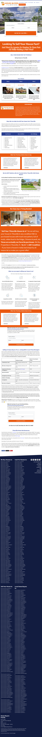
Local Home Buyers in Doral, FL (19, 653)
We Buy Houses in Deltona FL (5, 495)
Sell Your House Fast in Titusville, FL (5, 685)
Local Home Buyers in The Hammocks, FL (20, 664)
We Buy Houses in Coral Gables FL (5, 553)
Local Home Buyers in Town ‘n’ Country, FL (21, 631)
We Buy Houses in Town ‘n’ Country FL (6, 503)
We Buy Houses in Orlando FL (5, 465)
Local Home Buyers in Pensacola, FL (20, 681)
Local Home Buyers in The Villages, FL (20, 637)
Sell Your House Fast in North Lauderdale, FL (7, 692)
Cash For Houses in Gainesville (19, 477)
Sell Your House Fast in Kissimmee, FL (6, 639)
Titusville (11, 63)
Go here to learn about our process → (25, 261)
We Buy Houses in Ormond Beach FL (6, 566)
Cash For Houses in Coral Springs (19, 478)
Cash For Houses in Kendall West (19, 579)
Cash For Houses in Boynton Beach (19, 508)
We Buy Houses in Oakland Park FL (5, 561)
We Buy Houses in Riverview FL (5, 497)
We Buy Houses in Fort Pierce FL (5, 559)
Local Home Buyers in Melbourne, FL (20, 634)
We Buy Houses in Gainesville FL (5, 477)
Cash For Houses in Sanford (18, 531)
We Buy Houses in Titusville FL (5, 557)
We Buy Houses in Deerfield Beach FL (6, 506)
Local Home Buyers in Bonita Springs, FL (20, 667)
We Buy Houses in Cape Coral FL (5, 471)
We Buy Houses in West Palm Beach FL (6, 487)
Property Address (21, 23)
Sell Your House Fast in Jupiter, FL (5, 650)
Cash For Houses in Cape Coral (19, 471)
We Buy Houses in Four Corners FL (5, 580)
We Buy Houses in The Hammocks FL (6, 536)
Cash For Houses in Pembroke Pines (20, 473)
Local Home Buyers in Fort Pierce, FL (20, 689)
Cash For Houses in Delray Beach (19, 519)
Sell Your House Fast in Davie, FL (5, 617)
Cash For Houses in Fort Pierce (19, 559)
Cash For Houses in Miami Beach (19, 499)
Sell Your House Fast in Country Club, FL (6, 682)
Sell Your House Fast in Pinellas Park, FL (6, 677)
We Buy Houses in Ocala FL (4, 535)
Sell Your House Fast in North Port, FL (6, 643)
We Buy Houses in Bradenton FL (5, 539)
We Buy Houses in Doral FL (4, 525)
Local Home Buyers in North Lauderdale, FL (21, 694)
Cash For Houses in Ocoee (18, 555)
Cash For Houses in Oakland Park (19, 561)
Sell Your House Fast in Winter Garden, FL (6, 688)
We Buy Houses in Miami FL (4, 462)
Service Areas (39, 471)
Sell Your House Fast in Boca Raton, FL (6, 619)
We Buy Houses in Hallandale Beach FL (6, 575)
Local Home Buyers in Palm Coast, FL (20, 626)
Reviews (26, 2)
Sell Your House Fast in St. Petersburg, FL (6, 593)
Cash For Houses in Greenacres (19, 572)
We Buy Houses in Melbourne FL (5, 505)
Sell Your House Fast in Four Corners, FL (6, 709)
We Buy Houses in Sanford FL (5, 531)
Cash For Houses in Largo (18, 504)
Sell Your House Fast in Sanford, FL (5, 658)
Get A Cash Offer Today (37, 461)
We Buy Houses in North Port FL (5, 516)
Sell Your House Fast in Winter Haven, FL (6, 691)
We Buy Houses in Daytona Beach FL (6, 520)
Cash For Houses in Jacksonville (19, 461)
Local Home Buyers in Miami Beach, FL (20, 628)
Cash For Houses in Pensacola (19, 552)
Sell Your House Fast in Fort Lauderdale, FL (6, 599)
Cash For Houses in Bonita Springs (19, 538)
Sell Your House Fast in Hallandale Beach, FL (7, 704)
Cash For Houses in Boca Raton (19, 492)
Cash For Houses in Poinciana (19, 521)
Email (29, 27)
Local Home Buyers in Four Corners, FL (20, 710)
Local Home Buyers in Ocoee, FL (19, 685)
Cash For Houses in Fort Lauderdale (20, 472)
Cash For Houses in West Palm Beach (20, 487)
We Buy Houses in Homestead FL (5, 517)
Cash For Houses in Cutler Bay (19, 568)
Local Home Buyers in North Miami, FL (20, 657)
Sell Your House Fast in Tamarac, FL (6, 649)
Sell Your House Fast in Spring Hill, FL (6, 616)
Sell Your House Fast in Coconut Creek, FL (6, 659)
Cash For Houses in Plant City (19, 576)
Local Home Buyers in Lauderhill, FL (20, 642)
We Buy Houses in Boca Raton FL (5, 492)
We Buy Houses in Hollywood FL (5, 475)
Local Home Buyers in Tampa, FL (19, 592)
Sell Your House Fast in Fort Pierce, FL (6, 687)
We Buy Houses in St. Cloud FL (5, 548)
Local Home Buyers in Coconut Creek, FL (20, 661)
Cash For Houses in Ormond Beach (19, 566)
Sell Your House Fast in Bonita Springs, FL (6, 665)
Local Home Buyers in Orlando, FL (19, 593)
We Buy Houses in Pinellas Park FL (5, 549)
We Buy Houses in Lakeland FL (5, 484)
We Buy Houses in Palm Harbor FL (5, 530)
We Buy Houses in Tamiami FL (5, 546)
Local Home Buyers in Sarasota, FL (19, 672)
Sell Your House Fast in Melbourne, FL (6, 632)
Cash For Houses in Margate (18, 541)
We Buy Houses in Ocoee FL (4, 555)
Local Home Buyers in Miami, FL (19, 591)
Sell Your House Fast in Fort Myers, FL (6, 628)
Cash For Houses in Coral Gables (19, 553)
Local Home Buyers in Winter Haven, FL (20, 692)
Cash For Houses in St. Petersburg (19, 466)
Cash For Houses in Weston (18, 515)
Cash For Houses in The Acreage (19, 577)
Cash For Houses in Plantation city (19, 494)
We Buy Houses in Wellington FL (5, 526)
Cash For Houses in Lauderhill (19, 514)
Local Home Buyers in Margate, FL (19, 669)
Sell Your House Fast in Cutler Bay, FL (6, 696)
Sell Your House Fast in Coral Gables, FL (6, 681)
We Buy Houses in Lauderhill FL (5, 514)
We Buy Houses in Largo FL (4, 504)
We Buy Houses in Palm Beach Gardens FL (6, 544)
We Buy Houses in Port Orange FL (5, 527)
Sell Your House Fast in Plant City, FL (6, 705)
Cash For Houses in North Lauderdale (20, 564)
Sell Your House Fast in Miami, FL (5, 589)
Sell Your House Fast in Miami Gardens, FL (6, 615)
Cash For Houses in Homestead (19, 517)
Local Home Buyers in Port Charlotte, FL (20, 662)
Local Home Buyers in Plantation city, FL (20, 623)
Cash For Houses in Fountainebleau (20, 537)
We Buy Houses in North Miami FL (5, 528)
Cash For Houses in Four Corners (19, 580)
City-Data (22, 438)
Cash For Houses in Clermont (19, 581)
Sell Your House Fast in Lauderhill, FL (6, 641)
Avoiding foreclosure (5, 67)
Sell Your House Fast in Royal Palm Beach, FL (7, 703)
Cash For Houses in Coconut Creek (19, 532)
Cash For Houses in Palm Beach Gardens (20, 544)
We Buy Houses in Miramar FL (5, 476)
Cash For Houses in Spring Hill (19, 489)
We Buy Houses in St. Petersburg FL (5, 466)
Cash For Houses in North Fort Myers (20, 571)
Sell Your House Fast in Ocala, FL (5, 661)
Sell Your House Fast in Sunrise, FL (5, 620)
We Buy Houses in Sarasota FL (5, 543)
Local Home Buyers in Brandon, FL (19, 612)
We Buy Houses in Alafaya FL (5, 500)
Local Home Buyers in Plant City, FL (20, 706)
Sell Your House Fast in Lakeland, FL (6, 611)
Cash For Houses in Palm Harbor (19, 530)
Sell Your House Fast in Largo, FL (5, 631)
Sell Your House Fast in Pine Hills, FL (5, 637)
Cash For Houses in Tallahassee (19, 470)
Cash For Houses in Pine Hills (19, 510)
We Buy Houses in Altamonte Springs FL (6, 565)
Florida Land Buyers (38, 472)
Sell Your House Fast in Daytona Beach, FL (6, 647)
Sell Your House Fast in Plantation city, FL (6, 621)
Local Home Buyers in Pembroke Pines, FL (20, 602)
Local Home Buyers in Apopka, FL (19, 680)
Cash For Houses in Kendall (18, 511)
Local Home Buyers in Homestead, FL (20, 646)
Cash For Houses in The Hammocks (20, 536)
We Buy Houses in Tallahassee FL (5, 470)
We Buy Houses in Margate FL (5, 541)
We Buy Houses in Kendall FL (5, 511)
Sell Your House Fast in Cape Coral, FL (6, 598)
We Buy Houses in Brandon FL (5, 483)
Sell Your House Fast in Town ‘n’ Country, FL (7, 630)
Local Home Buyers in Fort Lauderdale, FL (20, 601)
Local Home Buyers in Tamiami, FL (19, 675)
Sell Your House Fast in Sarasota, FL (5, 670)
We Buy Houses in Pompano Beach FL (6, 486)
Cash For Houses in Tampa (18, 464)
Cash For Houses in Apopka (18, 550)
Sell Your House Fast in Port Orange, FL (6, 654)
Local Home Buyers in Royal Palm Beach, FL (21, 703)
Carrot (14, 733)
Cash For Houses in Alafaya (18, 500)
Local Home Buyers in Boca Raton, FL (20, 620)
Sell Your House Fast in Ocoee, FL (5, 683)
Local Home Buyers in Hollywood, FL (20, 603)
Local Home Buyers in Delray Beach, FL (20, 647)
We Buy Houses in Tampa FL (5, 464)
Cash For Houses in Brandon (19, 483)
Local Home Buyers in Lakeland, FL (19, 613)
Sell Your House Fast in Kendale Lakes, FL (6, 669)
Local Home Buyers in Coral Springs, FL (20, 607)
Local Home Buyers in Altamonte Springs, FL (21, 695)
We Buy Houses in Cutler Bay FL (5, 568)
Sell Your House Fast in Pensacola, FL (6, 680)
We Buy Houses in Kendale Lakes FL (5, 542)
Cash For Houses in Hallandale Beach (20, 575)
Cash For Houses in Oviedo (18, 570)
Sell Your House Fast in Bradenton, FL (6, 666)
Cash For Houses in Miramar (18, 476)
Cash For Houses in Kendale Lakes (19, 542)
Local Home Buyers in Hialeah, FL (19, 596)
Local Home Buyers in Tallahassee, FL (20, 598)
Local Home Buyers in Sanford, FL (19, 659)
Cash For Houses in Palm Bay (19, 482)
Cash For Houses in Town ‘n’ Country (20, 503)
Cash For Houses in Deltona (18, 495)
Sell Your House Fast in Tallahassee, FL (6, 597)
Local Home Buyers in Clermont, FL (19, 711)
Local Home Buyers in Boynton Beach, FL (20, 636)
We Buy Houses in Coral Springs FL (5, 478)
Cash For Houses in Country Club (19, 554)
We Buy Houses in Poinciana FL (5, 521)
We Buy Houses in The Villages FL (5, 509)
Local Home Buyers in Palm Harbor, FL (20, 658)
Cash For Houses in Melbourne (19, 505)
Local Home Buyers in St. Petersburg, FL (20, 595)
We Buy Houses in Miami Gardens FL (6, 488)
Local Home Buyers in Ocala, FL (19, 663)
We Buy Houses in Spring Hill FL (5, 489)
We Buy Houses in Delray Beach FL (5, 519)
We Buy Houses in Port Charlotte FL (5, 533)
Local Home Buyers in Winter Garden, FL (20, 690)
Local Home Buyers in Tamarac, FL (19, 651)
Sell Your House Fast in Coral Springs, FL (6, 605)
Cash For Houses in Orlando (18, 465)
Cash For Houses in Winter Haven (19, 563)
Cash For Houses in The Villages (19, 509)
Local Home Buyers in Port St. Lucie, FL (20, 597)
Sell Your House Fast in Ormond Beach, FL (6, 694)
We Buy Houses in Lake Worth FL (5, 582)
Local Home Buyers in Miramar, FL (19, 604)
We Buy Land (39, 470)
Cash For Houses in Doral (18, 525)
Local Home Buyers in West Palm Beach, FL (21, 615)
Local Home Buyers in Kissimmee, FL (20, 641)
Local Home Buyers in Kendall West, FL (20, 708)
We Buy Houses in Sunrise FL (4, 493)
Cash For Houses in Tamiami (19, 546)
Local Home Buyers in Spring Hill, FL (20, 618)
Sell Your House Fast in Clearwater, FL (6, 608)
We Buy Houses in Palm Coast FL (5, 498)
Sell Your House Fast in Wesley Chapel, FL (6, 675)
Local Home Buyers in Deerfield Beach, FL (20, 635)
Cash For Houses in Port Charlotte (19, 533)
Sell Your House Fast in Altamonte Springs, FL (7, 693)
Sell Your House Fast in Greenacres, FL (6, 702)
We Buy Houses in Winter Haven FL (5, 563)
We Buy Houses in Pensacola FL (5, 552)
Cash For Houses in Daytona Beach (19, 520)
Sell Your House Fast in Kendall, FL (5, 638)
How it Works (21, 2)
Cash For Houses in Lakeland (19, 484)
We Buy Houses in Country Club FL (5, 554)
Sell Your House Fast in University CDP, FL (6, 686)
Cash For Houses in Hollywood (19, 475)
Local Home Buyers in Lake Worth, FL (20, 712)
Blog (40, 468)
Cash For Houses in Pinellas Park (19, 549)
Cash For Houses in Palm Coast (19, 498)
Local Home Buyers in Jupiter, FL (19, 652)
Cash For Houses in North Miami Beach (20, 569)
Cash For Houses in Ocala (18, 535)
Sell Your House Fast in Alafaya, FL (5, 627)
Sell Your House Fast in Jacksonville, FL (6, 588)
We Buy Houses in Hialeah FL (5, 467)
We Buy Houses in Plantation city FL (6, 494)
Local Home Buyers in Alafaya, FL (19, 629)
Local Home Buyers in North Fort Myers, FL (20, 701)
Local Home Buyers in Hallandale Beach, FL (21, 705)
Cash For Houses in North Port (19, 516)
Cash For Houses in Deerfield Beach (19, 506)
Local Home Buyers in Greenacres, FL (20, 702)
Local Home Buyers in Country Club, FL (20, 684)
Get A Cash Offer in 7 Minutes (36, 9)
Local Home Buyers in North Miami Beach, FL (21, 699)
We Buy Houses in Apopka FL (5, 550)
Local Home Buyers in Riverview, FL (19, 625)
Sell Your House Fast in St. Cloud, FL (6, 676)
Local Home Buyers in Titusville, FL (19, 686)
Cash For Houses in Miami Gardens (19, 488)
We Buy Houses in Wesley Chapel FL (5, 547)
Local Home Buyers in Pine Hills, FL (19, 639)
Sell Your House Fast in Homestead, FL (6, 644)
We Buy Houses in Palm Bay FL (5, 482)
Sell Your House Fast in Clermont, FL (6, 710)
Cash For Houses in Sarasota (19, 543)
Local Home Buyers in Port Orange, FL (20, 656)
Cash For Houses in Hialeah (18, 467)
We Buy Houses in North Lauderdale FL (6, 564)
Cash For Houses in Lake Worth (19, 582)
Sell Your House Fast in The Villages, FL (6, 636)
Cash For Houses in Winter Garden (19, 560)
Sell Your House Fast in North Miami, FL (6, 655)
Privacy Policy (39, 467)
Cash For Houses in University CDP (19, 558)
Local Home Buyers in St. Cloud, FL (19, 678)
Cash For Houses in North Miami (19, 528)
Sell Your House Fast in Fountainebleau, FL (6, 664)
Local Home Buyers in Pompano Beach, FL (21, 614)
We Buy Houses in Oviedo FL (5, 570)
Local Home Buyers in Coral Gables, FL (20, 683)
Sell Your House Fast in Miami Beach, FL (6, 626)
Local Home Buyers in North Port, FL (20, 645)
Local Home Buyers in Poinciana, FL (20, 650)
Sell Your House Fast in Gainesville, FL (6, 604)
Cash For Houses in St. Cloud (19, 548)
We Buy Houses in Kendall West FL (5, 579)
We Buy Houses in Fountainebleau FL (6, 537)
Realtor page (17, 436)
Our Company (30, 2)
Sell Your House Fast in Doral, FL (5, 652)
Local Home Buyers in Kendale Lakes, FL (20, 670)
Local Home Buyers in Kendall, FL (19, 640)
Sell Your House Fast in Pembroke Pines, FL (6, 600)
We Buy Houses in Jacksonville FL (5, 461)
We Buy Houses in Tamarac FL (5, 522)
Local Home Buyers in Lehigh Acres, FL (20, 608)
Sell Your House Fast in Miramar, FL (5, 603)
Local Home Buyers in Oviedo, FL (19, 700)
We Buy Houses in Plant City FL (5, 576)
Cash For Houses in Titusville (19, 557)
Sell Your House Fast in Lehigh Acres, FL (6, 606)
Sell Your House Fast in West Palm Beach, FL (7, 614)
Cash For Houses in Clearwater (19, 481)
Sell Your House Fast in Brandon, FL (5, 610)
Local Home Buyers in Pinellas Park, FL (20, 679)
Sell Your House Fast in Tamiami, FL (6, 674)
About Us (37, 2)
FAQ (34, 2)
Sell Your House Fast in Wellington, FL (6, 653)
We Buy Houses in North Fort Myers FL (6, 571)
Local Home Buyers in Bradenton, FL (20, 668)
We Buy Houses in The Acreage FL (5, 577)
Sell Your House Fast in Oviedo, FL (5, 699)
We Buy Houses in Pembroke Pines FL (6, 473)
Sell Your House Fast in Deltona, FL (5, 622)
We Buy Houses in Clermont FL (5, 581)
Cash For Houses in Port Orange (19, 527)
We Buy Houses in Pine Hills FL (5, 510)
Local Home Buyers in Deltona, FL (19, 624)
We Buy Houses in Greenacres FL (5, 572)
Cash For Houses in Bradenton (19, 539)
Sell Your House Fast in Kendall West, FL (6, 708)
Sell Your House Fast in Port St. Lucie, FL (6, 595)
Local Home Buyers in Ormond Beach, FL (20, 696)
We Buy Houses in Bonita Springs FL (5, 538)
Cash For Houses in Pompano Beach (20, 486)
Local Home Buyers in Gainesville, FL (20, 606)
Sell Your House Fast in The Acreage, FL (6, 707)
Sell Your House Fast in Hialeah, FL (5, 594)
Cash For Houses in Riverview (19, 497)
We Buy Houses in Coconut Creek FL (6, 532)
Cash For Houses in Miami (18, 462)
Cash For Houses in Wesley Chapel (19, 547)
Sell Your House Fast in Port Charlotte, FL (6, 660)
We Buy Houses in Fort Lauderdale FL (6, 472)
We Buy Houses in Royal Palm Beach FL (6, 574)
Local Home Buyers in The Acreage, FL (20, 707)
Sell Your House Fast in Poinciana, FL (6, 648)
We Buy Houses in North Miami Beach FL (6, 569)
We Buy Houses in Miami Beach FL (5, 499)
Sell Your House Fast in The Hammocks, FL (6, 663)
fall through (22, 369)
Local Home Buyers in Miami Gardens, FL (20, 617)
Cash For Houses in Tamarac (19, 522)
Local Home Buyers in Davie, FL (19, 619)
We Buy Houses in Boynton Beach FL (6, 508)
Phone (13, 27)
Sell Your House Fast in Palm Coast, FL (6, 625)
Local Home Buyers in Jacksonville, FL (20, 590)
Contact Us (39, 463)
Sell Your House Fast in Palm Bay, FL (6, 609)
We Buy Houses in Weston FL (5, 515)
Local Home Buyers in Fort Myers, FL (20, 630)
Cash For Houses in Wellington (19, 526)
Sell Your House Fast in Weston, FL (5, 642)
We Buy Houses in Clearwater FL (5, 481)
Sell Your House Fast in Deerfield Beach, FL (6, 633)
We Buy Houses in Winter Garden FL (5, 560)
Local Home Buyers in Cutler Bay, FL (20, 697)
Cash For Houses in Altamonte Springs (20, 565)
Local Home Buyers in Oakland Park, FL (20, 691)
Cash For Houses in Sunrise (18, 493)
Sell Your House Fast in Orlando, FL (5, 592)
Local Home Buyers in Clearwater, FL (20, 609)
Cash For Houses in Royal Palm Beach (20, 574)
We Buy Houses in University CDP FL (5, 558)
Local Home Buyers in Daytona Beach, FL (20, 648)
